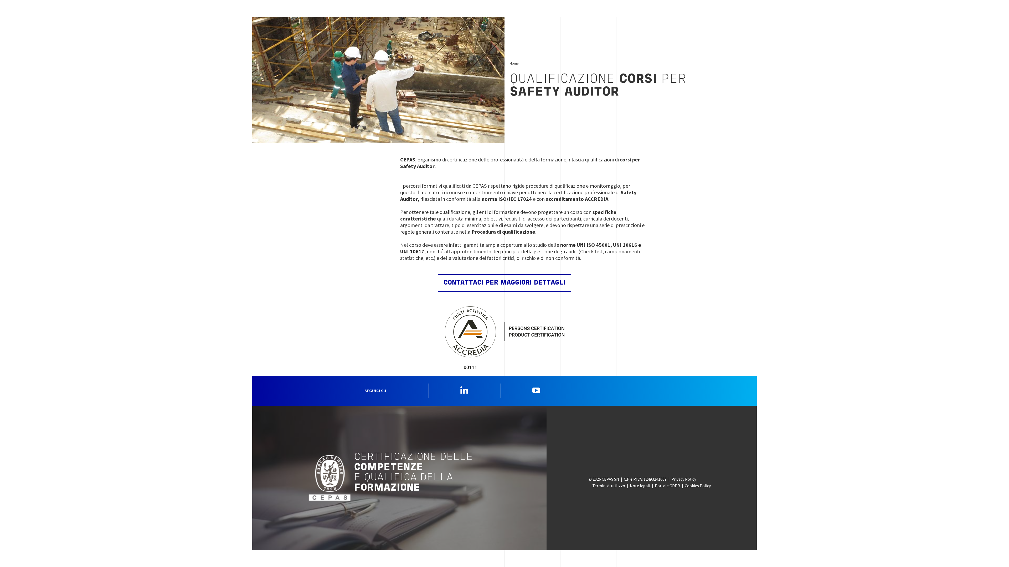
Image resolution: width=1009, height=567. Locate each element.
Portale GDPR (667, 485)
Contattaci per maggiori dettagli (504, 283)
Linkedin (464, 390)
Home (514, 63)
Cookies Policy (698, 485)
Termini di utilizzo (608, 485)
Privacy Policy (683, 479)
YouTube (536, 390)
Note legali (640, 485)
